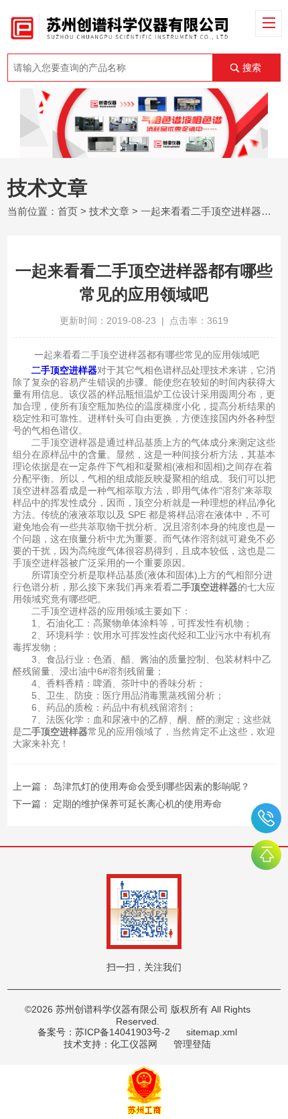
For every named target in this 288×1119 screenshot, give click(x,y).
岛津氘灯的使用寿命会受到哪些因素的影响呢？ (151, 786)
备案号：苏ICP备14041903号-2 (104, 1032)
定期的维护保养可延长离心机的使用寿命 (137, 803)
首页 (68, 211)
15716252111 (266, 818)
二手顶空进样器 (64, 370)
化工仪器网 (134, 1044)
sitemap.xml (211, 1032)
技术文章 (109, 211)
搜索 (251, 67)
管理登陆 (192, 1044)
